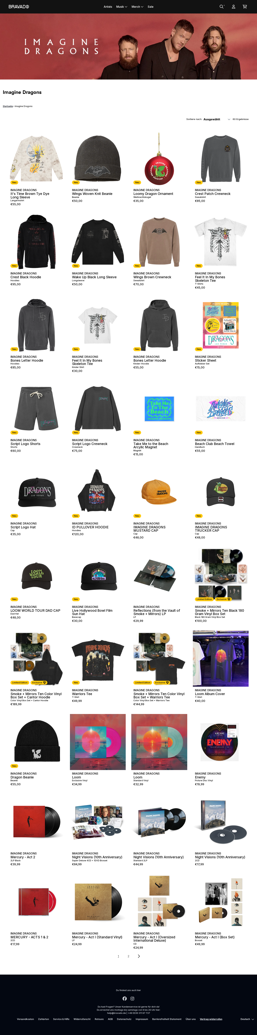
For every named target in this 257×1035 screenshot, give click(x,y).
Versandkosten (25, 1019)
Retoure (99, 1019)
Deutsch (245, 1019)
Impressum (142, 1019)
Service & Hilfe (61, 1019)
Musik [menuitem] (120, 6)
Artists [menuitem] (108, 6)
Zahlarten (43, 1019)
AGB (110, 1019)
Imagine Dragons (23, 190)
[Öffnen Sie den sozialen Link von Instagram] (132, 998)
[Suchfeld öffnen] (221, 7)
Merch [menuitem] (136, 6)
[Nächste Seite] (138, 956)
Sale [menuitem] (151, 6)
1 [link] (118, 956)
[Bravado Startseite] (18, 7)
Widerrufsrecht (82, 1019)
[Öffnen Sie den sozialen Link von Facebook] (124, 998)
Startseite (8, 106)
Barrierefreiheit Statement (166, 1019)
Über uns (191, 1019)
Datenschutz (124, 1019)
